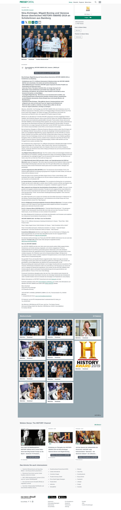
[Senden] (39, 22)
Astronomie (78, 37)
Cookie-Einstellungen (87, 505)
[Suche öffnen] (95, 2)
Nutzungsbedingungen (53, 503)
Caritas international (55, 471)
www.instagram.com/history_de (46, 281)
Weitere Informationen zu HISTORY (60, 455)
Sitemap (67, 506)
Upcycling (79, 471)
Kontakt (84, 501)
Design (79, 484)
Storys (70, 2)
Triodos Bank (53, 481)
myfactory (52, 484)
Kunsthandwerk (81, 474)
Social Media (51, 506)
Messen (79, 469)
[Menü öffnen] (100, 2)
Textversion (68, 505)
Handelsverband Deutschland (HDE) (59, 469)
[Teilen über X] (26, 22)
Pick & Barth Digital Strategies (57, 479)
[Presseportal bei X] (30, 501)
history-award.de (49, 283)
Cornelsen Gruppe (54, 474)
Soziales (79, 486)
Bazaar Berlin (80, 476)
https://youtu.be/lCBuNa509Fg (29, 241)
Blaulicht (75, 2)
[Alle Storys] (88, 11)
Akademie (67, 503)
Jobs (83, 503)
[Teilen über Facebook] (23, 22)
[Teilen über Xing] (33, 22)
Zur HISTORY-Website (33, 457)
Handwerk (79, 479)
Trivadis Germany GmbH (56, 476)
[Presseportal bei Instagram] (32, 501)
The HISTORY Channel (27, 10)
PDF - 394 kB (42, 68)
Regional (81, 2)
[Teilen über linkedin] (36, 22)
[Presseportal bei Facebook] (28, 501)
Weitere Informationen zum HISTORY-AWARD (47, 73)
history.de (53, 279)
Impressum (50, 501)
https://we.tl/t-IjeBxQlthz (41, 235)
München (78, 30)
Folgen (86, 17)
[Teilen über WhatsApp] (29, 22)
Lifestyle (79, 481)
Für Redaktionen (69, 501)
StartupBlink (53, 486)
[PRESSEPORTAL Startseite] (27, 2)
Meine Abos (88, 2)
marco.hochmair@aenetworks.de (43, 296)
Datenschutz (51, 505)
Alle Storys (87, 14)
